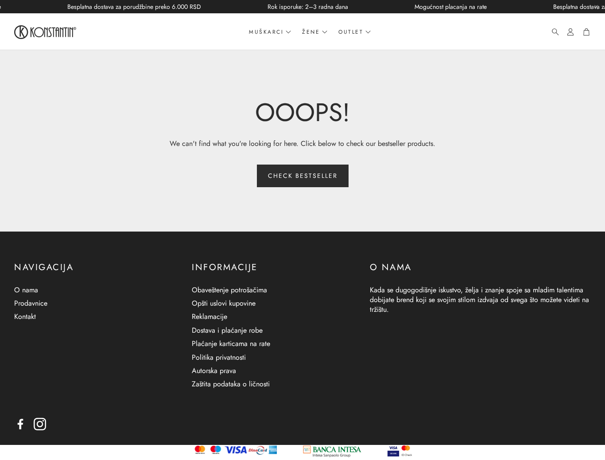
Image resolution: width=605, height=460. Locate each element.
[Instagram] (40, 424)
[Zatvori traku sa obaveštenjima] (596, 6)
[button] (553, 32)
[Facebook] (20, 424)
